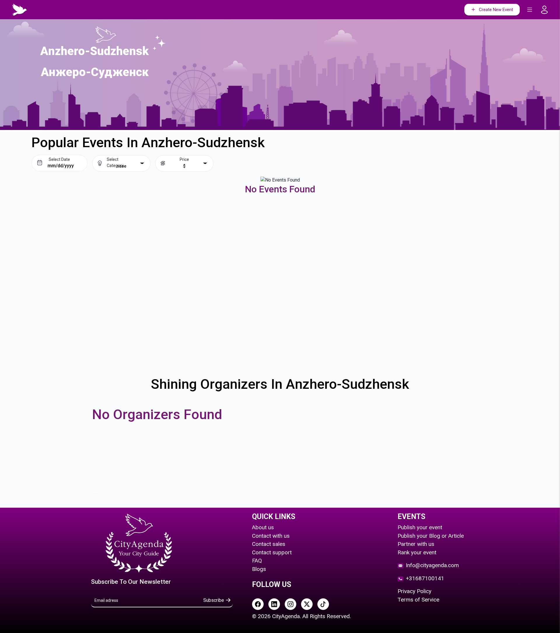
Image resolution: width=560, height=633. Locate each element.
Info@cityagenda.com (432, 565)
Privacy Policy (414, 591)
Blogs (259, 569)
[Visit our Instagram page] (290, 604)
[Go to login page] (546, 10)
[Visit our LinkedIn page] (274, 604)
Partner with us (416, 544)
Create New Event (496, 9)
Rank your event (417, 552)
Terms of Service (418, 599)
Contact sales (268, 544)
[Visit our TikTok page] (323, 604)
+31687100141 (425, 578)
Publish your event (420, 527)
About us (263, 527)
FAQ (257, 560)
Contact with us (271, 535)
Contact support (272, 552)
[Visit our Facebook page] (258, 604)
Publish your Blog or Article (431, 535)
